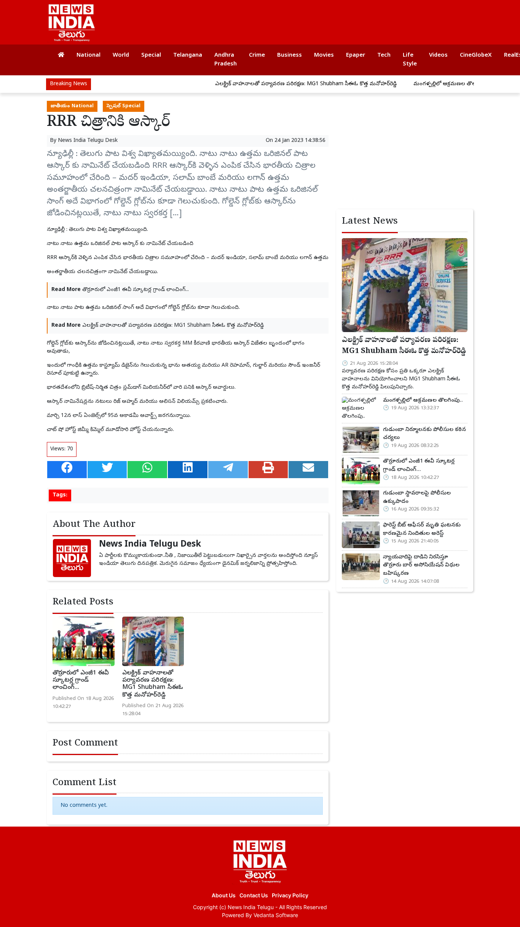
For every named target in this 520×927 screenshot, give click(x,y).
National (88, 55)
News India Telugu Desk (88, 141)
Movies (324, 55)
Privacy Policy (290, 895)
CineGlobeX (476, 55)
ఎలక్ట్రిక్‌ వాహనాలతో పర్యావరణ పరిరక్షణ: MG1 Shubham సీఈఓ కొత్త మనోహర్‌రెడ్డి (285, 84)
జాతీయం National (72, 106)
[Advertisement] (330, 19)
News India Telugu (251, 907)
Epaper (355, 55)
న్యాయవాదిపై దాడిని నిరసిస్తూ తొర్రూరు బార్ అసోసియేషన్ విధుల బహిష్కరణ (421, 565)
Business (289, 55)
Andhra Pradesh (225, 60)
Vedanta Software (276, 915)
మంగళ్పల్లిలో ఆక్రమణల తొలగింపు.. (431, 84)
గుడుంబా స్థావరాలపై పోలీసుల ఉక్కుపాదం (417, 498)
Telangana (187, 55)
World (121, 55)
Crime (257, 55)
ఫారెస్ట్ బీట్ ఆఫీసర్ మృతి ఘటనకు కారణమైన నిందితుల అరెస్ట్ (422, 529)
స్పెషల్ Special (123, 106)
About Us (224, 895)
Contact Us (253, 895)
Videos (438, 55)
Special (151, 55)
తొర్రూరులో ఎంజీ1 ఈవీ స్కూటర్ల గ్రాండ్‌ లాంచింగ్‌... (135, 290)
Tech (384, 55)
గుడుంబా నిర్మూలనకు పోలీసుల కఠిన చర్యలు (424, 434)
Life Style (410, 60)
